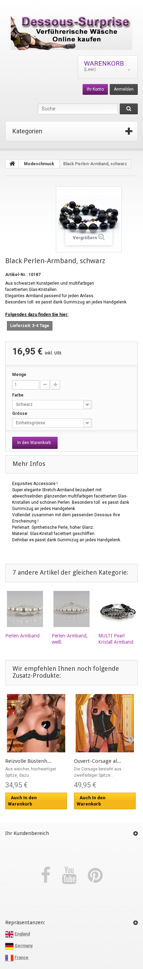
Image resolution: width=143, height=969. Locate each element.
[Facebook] (48, 876)
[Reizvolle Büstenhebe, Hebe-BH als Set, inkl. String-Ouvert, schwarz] (36, 723)
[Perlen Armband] (25, 609)
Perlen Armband (22, 635)
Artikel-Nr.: (16, 274)
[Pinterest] (95, 876)
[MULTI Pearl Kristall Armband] (118, 609)
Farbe (18, 395)
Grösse (20, 413)
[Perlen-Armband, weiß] (71, 609)
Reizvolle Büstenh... (28, 761)
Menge (19, 374)
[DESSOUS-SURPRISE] (71, 33)
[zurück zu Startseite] (12, 164)
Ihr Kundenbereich (27, 833)
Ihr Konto (95, 89)
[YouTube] (71, 876)
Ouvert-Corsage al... (97, 761)
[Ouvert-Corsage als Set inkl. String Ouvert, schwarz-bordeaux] (105, 723)
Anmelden (124, 89)
